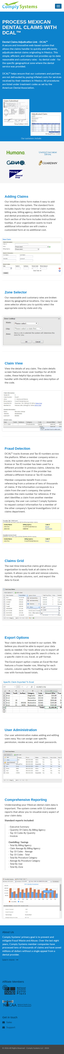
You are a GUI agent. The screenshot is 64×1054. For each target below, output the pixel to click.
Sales (9, 1022)
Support (10, 1027)
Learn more (8, 960)
